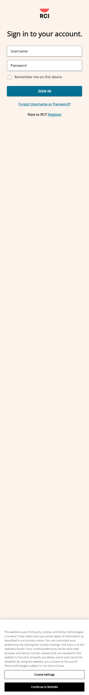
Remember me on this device (38, 77)
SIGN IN (44, 91)
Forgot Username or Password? (45, 104)
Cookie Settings (44, 674)
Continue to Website (44, 687)
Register (55, 114)
